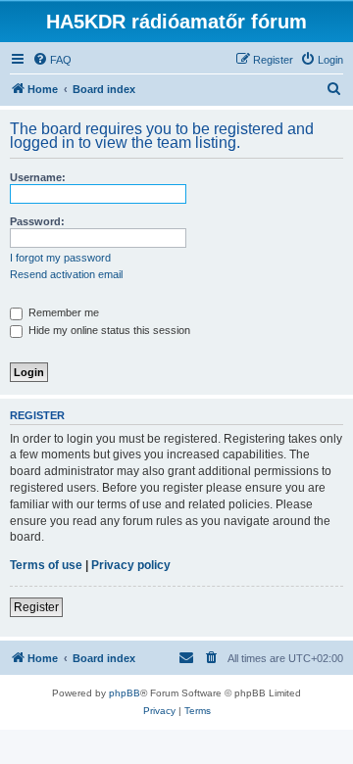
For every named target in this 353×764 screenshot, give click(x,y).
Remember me (62, 312)
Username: (38, 177)
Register (36, 607)
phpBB (124, 693)
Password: (37, 221)
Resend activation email (66, 274)
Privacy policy (131, 565)
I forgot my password (60, 257)
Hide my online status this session (107, 330)
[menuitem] (52, 60)
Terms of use (46, 565)
